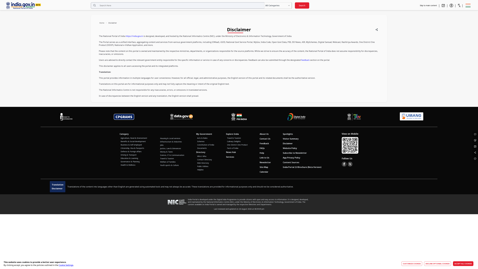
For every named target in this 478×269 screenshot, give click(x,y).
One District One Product (237, 145)
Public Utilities (202, 166)
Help (262, 153)
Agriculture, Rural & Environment (134, 138)
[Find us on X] (350, 164)
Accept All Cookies (463, 264)
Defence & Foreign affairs (131, 151)
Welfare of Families (168, 162)
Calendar (264, 171)
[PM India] (239, 117)
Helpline (200, 169)
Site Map (264, 167)
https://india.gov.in (134, 36)
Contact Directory (204, 159)
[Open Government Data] (181, 117)
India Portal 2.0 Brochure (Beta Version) (302, 167)
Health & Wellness (128, 165)
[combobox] (459, 5)
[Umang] (411, 116)
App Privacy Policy (291, 157)
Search (302, 5)
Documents (202, 148)
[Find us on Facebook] (344, 164)
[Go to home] (47, 5)
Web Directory (203, 163)
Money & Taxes (166, 152)
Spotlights (288, 134)
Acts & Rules (202, 138)
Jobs (162, 145)
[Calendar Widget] (443, 5)
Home (101, 23)
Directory (200, 152)
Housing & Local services (170, 138)
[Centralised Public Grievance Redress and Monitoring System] (124, 117)
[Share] (376, 29)
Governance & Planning (130, 161)
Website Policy (290, 148)
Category (124, 134)
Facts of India (232, 148)
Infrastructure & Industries (171, 141)
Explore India (232, 134)
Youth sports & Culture (169, 165)
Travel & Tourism (167, 158)
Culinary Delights (234, 141)
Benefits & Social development (133, 141)
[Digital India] (296, 117)
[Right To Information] (66, 117)
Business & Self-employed (131, 145)
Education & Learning (129, 158)
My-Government (204, 134)
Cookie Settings (66, 265)
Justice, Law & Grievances (170, 148)
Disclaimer (288, 143)
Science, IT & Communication (172, 155)
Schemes (201, 141)
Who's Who (201, 156)
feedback (305, 60)
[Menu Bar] (468, 5)
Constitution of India (205, 145)
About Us (264, 134)
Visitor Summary (291, 138)
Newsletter (265, 162)
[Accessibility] (451, 5)
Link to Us (264, 157)
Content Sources (291, 162)
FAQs (262, 148)
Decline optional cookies (438, 264)
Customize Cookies (412, 264)
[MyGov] (354, 117)
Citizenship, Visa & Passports (132, 148)
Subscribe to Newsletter (295, 153)
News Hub (231, 152)
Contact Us (265, 138)
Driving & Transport (129, 155)
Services (230, 157)
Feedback (264, 143)
